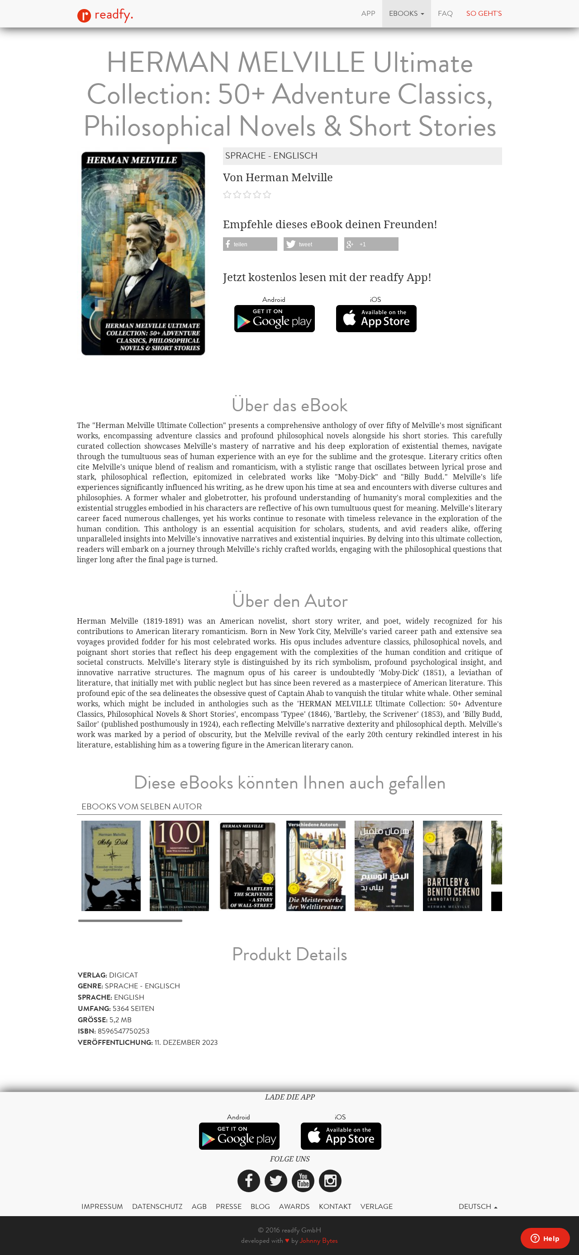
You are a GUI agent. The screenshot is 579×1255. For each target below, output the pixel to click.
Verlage (377, 1206)
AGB (199, 1206)
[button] (406, 13)
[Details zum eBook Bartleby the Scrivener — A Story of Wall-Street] (247, 865)
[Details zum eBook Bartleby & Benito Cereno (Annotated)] (452, 865)
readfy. (112, 14)
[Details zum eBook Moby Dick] (111, 865)
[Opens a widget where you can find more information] (545, 1239)
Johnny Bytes (319, 1240)
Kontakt (335, 1206)
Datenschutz (157, 1206)
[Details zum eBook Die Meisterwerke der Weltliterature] (316, 865)
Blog (260, 1206)
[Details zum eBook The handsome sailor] (384, 865)
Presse (229, 1206)
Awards (294, 1206)
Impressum (102, 1206)
